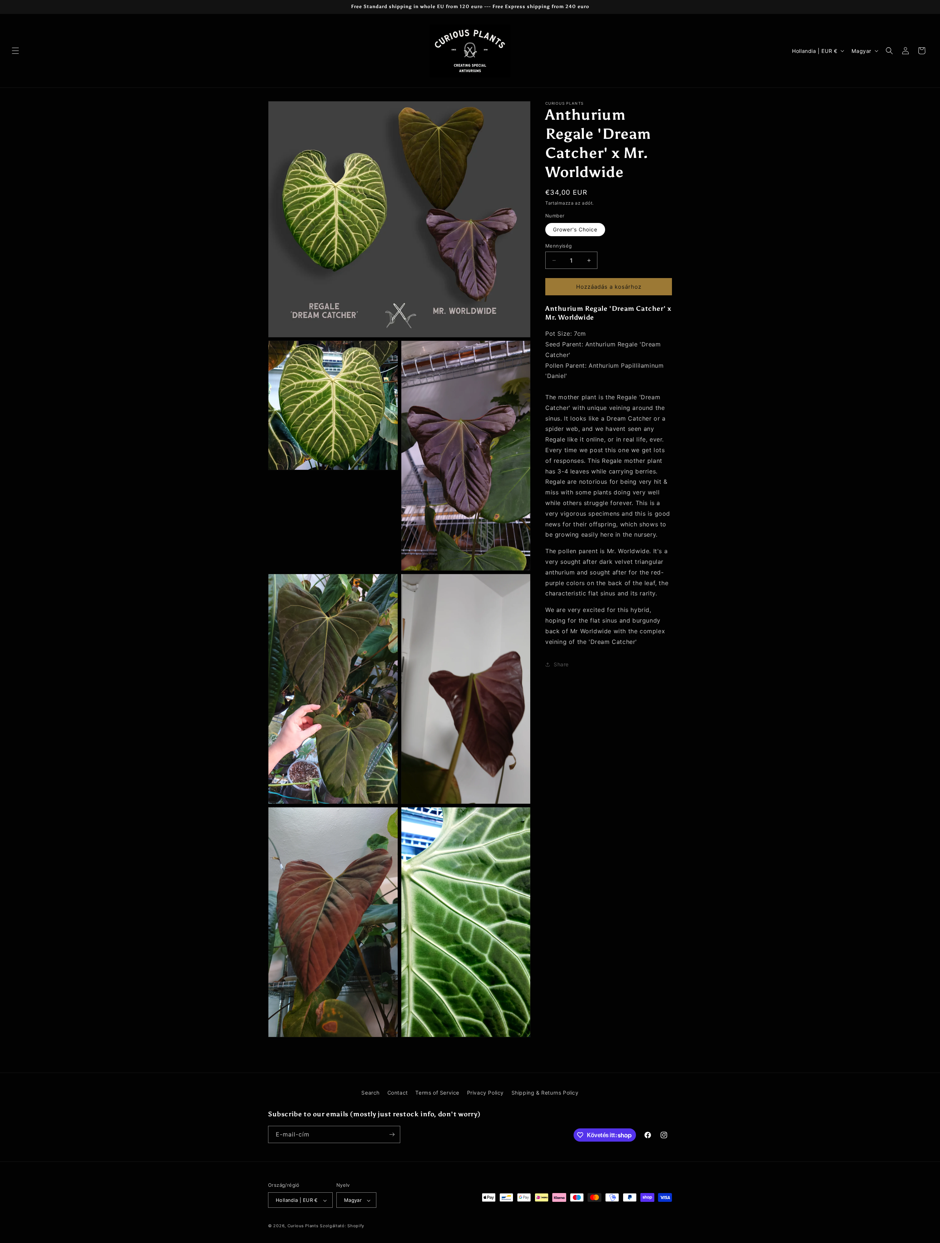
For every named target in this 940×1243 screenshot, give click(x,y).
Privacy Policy (485, 1092)
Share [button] (561, 664)
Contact (397, 1092)
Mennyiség (558, 246)
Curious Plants (303, 1226)
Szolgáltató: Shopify (342, 1226)
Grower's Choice (575, 229)
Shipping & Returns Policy (545, 1092)
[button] (15, 51)
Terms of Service (437, 1092)
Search (370, 1092)
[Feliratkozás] (392, 1134)
